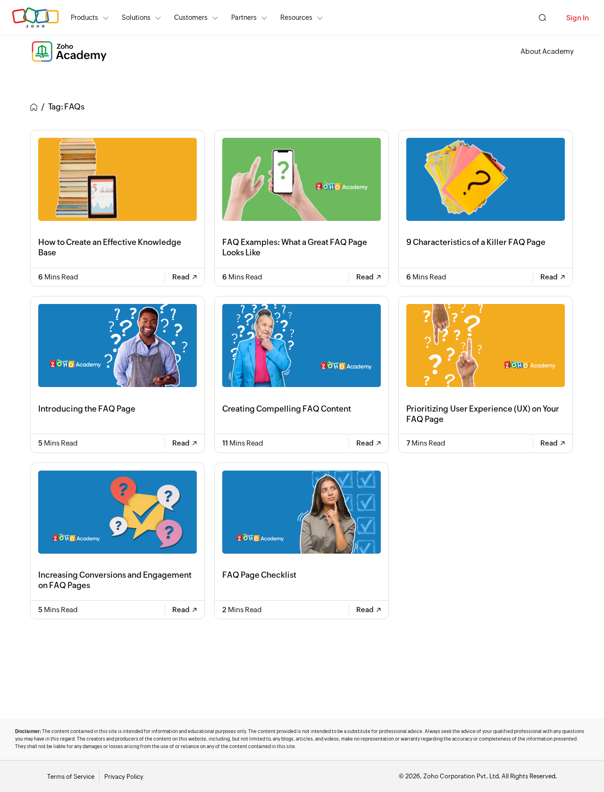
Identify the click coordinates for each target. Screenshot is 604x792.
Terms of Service (70, 776)
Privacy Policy (123, 776)
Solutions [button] (136, 17)
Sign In (577, 18)
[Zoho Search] (542, 17)
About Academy (547, 51)
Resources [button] (296, 17)
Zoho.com (35, 17)
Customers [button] (191, 17)
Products (84, 17)
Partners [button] (244, 17)
